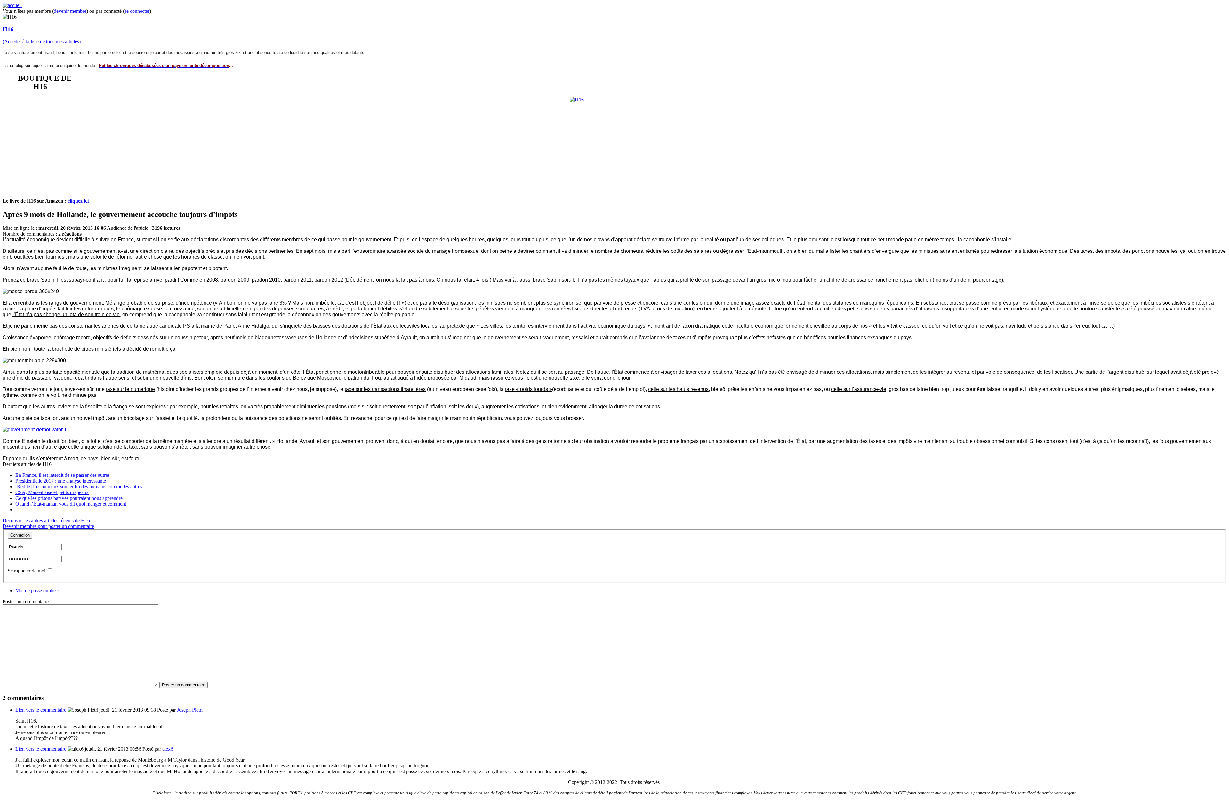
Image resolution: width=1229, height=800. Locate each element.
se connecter (137, 11)
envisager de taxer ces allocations (693, 372)
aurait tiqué (396, 377)
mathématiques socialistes (173, 372)
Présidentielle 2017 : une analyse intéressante (60, 481)
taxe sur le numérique (130, 389)
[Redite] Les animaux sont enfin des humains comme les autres (78, 486)
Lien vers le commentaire (41, 710)
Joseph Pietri (190, 710)
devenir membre (70, 11)
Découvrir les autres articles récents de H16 (46, 520)
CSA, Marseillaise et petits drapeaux (52, 492)
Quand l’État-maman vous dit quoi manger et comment (70, 504)
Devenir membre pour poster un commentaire (48, 526)
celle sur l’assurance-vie (858, 389)
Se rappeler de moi (26, 570)
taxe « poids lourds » (528, 389)
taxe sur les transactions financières (385, 389)
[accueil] (12, 5)
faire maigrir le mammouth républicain (459, 418)
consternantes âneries (93, 326)
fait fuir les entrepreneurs (86, 308)
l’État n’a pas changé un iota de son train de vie (66, 314)
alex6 (167, 749)
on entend (801, 308)
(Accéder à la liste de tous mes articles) (42, 41)
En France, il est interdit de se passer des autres (62, 475)
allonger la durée (608, 406)
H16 (8, 29)
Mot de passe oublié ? (37, 590)
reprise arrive (147, 280)
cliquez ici (78, 201)
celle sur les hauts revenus (678, 389)
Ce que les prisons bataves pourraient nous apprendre (69, 498)
